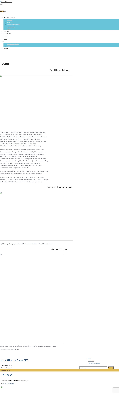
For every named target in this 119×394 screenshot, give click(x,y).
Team (8, 46)
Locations (6, 31)
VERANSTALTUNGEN (9, 17)
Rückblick (9, 22)
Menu (2, 11)
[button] (5, 11)
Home (89, 358)
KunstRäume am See (13, 44)
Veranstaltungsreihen (13, 24)
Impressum (91, 361)
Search (110, 368)
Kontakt (5, 48)
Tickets (5, 36)
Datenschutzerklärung (94, 363)
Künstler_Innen (7, 33)
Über (4, 41)
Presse (5, 39)
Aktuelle (9, 20)
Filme (8, 29)
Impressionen (11, 27)
